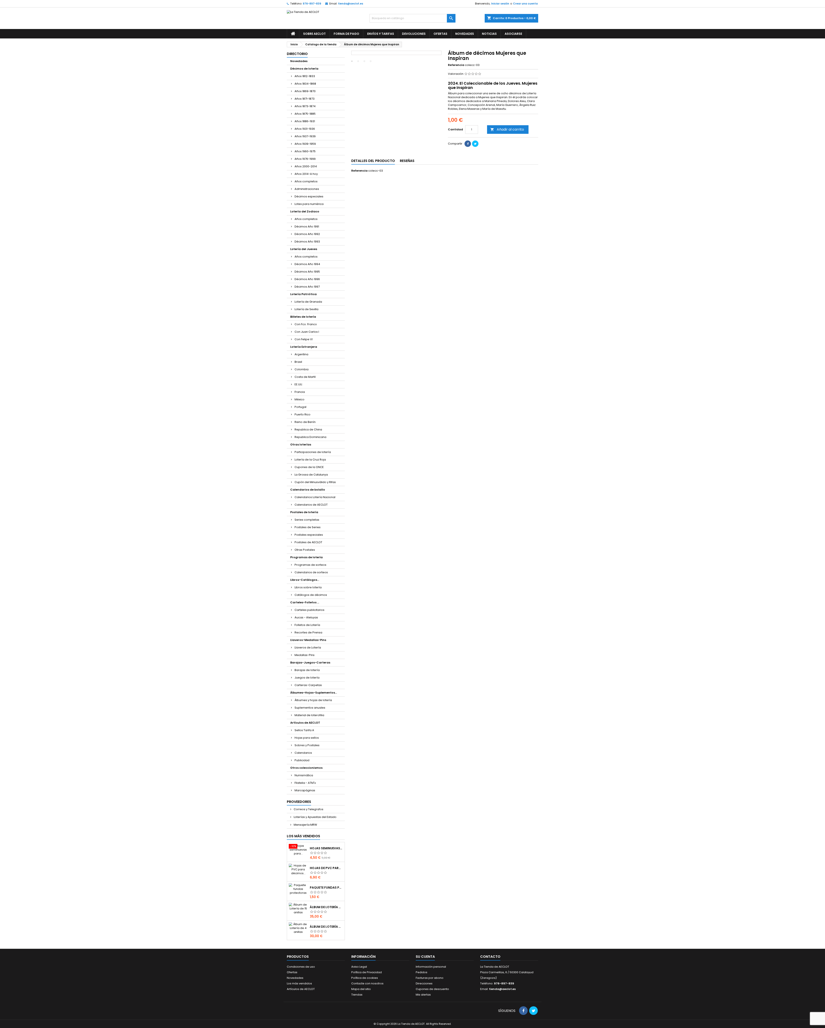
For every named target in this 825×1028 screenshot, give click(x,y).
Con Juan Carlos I (307, 332)
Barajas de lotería (307, 670)
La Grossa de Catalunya (311, 475)
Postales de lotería (304, 512)
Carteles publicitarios (309, 610)
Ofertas (440, 34)
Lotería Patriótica (303, 294)
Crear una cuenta (525, 3)
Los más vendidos (303, 836)
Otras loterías (300, 444)
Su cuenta (425, 956)
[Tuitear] (475, 143)
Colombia (302, 369)
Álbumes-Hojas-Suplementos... (313, 693)
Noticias (489, 34)
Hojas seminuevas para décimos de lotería (326, 848)
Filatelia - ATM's (305, 783)
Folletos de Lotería (307, 625)
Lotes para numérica (309, 204)
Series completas (307, 520)
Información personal (431, 967)
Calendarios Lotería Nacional (315, 497)
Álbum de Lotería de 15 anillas (326, 907)
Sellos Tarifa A (304, 730)
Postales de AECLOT (308, 542)
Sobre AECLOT (314, 34)
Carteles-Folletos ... (304, 602)
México (299, 399)
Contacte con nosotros (367, 983)
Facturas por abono (429, 978)
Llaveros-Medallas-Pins (308, 640)
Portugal (300, 407)
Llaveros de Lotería (308, 647)
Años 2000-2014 (306, 166)
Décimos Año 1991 (307, 226)
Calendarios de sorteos (311, 572)
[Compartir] (467, 143)
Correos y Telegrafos (308, 809)
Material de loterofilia (309, 715)
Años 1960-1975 (305, 151)
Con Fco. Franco (306, 324)
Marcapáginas (305, 790)
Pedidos (421, 972)
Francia (300, 392)
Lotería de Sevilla (306, 309)
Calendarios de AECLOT (311, 505)
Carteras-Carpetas (308, 685)
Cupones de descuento (432, 989)
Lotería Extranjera (303, 347)
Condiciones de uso (301, 967)
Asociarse (513, 34)
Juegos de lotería (307, 678)
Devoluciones (414, 34)
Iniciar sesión (500, 3)
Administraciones (307, 189)
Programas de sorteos (310, 565)
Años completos (306, 181)
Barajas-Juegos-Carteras (310, 662)
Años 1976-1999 (305, 159)
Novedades (464, 34)
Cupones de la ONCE (309, 467)
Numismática (304, 775)
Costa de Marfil (305, 377)
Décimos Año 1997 (307, 287)
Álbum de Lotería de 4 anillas (326, 926)
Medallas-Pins (305, 655)
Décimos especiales (309, 196)
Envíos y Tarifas (380, 34)
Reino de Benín (305, 422)
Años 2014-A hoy (306, 174)
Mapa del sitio (361, 989)
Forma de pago (346, 34)
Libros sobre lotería (308, 587)
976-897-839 (312, 3)
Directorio (297, 53)
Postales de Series (308, 527)
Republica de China (308, 429)
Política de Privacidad (366, 972)
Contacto (490, 956)
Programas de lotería (306, 557)
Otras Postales (305, 550)
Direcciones (424, 983)
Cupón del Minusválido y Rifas (315, 482)
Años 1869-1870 (305, 91)
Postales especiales (309, 535)
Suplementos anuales (310, 708)
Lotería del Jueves (303, 249)
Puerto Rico (302, 414)
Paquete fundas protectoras (326, 887)
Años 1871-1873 (305, 99)
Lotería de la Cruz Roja (310, 460)
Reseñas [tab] (407, 160)
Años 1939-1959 (305, 144)
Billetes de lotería (303, 317)
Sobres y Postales (307, 745)
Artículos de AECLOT (305, 723)
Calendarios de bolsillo (307, 490)
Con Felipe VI (304, 339)
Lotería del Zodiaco (304, 211)
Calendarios (303, 753)
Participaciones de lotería (313, 452)
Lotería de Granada (308, 302)
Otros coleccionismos (306, 768)
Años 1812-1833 (305, 76)
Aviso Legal (359, 967)
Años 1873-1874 (305, 106)
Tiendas (356, 995)
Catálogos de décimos (311, 595)
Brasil (298, 362)
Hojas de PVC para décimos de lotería (326, 868)
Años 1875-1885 (305, 114)
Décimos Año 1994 (307, 264)
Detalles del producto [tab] (373, 160)
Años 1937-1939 (305, 136)
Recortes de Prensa (308, 632)
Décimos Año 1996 (307, 279)
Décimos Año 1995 (307, 272)
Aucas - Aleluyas (306, 617)
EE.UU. (299, 384)
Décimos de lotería (304, 69)
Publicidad (302, 760)
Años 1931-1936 (305, 129)
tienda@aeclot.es (350, 3)
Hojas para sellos (307, 738)
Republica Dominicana (310, 437)
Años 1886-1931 (305, 121)
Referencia (456, 65)
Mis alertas (423, 995)
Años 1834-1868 (305, 84)
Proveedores (299, 801)
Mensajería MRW (305, 825)
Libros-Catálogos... (304, 580)
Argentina (301, 354)
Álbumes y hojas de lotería (313, 700)
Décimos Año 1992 (307, 234)
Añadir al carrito (507, 129)
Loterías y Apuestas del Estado (314, 817)
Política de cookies (364, 978)
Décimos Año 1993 (307, 241)
